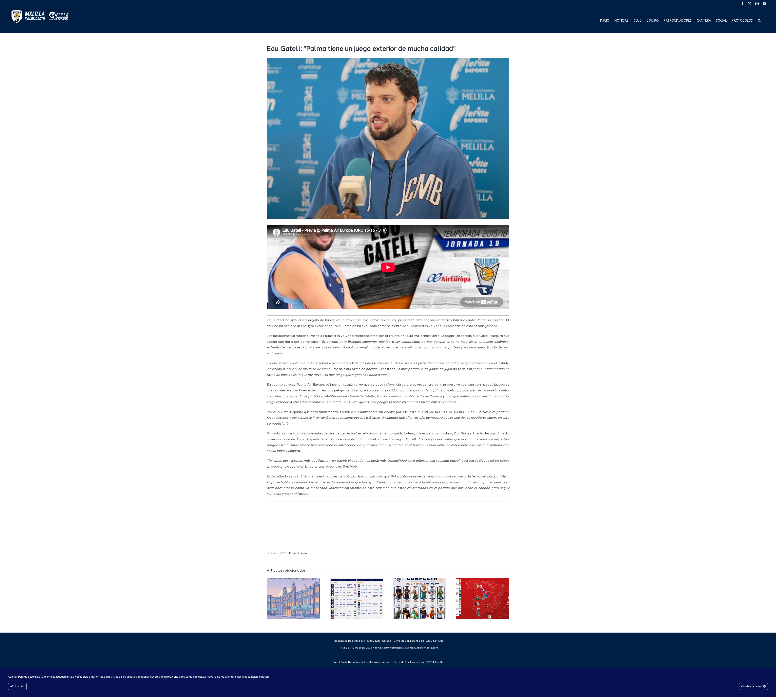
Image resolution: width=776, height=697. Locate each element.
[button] (759, 20)
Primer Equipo (298, 553)
